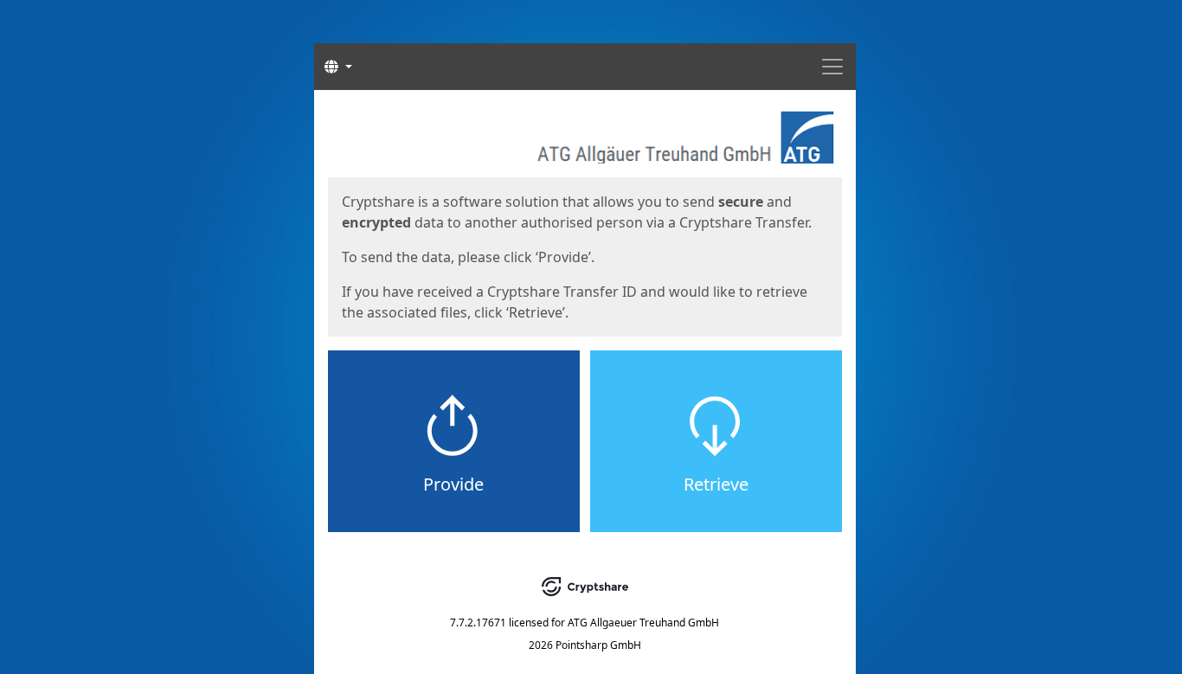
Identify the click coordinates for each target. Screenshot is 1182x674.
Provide (453, 484)
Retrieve (716, 484)
